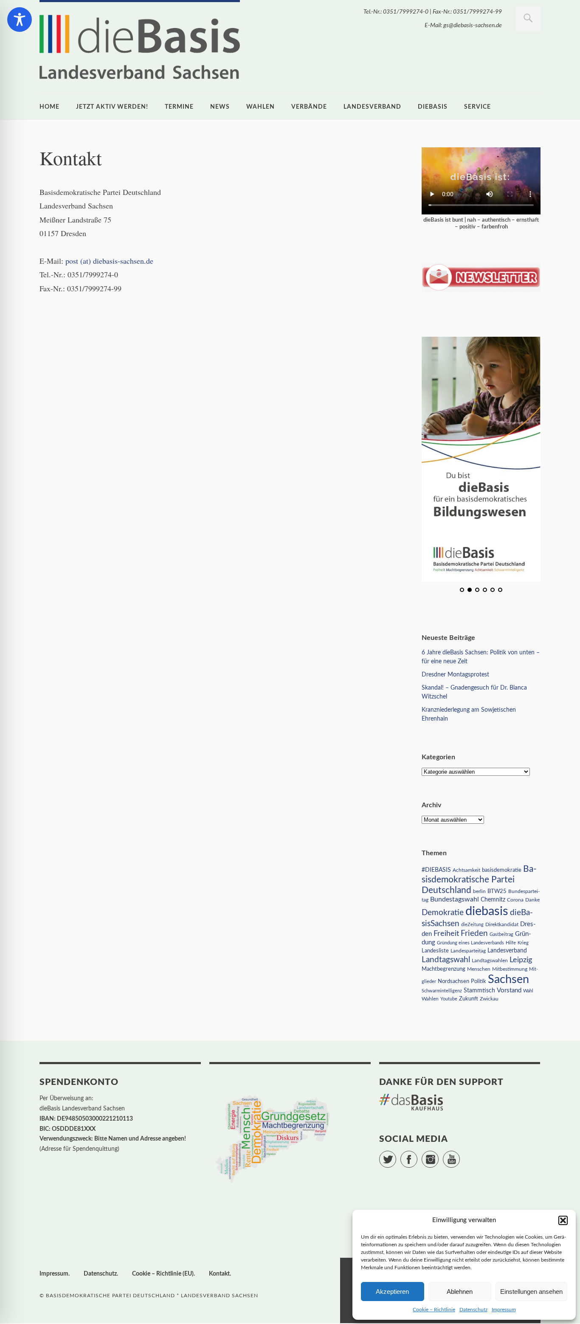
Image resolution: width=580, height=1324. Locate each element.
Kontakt (219, 1274)
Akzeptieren (392, 1291)
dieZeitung (472, 924)
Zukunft (468, 998)
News (220, 107)
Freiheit (446, 934)
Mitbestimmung (509, 969)
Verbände (309, 107)
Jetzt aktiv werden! (112, 107)
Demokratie (443, 913)
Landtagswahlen (490, 960)
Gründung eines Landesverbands (470, 943)
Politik (478, 981)
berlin (479, 891)
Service (477, 107)
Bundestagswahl (454, 899)
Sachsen (508, 979)
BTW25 (497, 891)
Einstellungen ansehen (531, 1291)
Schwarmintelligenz (442, 991)
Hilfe (511, 943)
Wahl (528, 991)
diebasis (433, 107)
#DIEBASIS (436, 870)
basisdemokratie (501, 870)
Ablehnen (460, 1291)
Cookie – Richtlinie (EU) (163, 1274)
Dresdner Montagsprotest (455, 675)
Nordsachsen (453, 981)
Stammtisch (479, 991)
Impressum (504, 1309)
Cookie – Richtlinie (434, 1309)
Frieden (474, 934)
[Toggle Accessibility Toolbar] (19, 19)
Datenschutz (473, 1309)
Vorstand (509, 990)
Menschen (478, 969)
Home (49, 107)
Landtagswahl (446, 959)
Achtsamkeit (466, 870)
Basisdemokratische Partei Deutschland (479, 880)
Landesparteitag (468, 951)
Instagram (438, 1155)
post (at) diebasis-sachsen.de (109, 261)
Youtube (448, 999)
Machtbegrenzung (443, 969)
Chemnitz (493, 900)
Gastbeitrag (501, 934)
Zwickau (489, 999)
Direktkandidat (501, 924)
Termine (179, 107)
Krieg (523, 943)
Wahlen (260, 107)
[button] (563, 1220)
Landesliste (435, 951)
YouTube (459, 1155)
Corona (515, 899)
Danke (532, 900)
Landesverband (372, 107)
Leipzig (521, 959)
